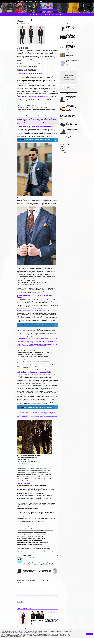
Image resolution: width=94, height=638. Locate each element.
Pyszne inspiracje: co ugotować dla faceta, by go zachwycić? (31, 536)
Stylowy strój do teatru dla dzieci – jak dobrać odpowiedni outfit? (32, 532)
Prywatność (25, 1)
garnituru (24, 493)
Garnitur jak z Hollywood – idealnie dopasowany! (27, 69)
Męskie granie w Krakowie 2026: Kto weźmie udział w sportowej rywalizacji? (37, 622)
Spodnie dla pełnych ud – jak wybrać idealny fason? (29, 528)
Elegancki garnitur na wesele (23, 551)
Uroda (57, 14)
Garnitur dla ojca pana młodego (37, 551)
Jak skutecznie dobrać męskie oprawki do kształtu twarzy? (30, 540)
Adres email (40, 590)
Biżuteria (53, 14)
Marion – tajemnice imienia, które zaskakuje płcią (70, 54)
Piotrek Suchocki (21, 23)
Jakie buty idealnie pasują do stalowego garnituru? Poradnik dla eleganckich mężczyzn (71, 108)
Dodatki (18, 366)
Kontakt (40, 1)
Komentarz (19, 582)
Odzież (30, 14)
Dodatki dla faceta (44, 14)
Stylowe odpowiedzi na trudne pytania (25, 65)
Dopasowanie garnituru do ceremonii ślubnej (39, 548)
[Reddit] (25, 48)
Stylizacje (61, 14)
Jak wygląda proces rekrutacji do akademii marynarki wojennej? (32, 538)
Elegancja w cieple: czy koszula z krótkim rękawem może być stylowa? (71, 62)
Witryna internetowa (20, 594)
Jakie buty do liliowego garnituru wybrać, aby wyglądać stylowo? (67, 116)
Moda (50, 14)
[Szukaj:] (67, 20)
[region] (47, 633)
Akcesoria (38, 14)
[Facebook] (17, 48)
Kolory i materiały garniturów (51, 551)
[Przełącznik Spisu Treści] (38, 63)
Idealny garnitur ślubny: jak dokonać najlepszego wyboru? (23, 628)
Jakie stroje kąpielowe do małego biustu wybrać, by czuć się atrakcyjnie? (34, 534)
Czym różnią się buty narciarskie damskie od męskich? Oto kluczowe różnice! (71, 98)
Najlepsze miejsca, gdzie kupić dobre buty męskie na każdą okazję (71, 123)
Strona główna (20, 1)
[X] (21, 48)
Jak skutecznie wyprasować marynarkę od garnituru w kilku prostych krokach (51, 620)
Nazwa (18, 590)
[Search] (76, 14)
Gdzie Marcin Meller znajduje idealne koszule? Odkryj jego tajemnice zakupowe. (35, 530)
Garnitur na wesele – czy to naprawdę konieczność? (29, 526)
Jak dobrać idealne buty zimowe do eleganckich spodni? (71, 131)
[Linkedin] (23, 48)
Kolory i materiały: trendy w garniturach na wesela (27, 66)
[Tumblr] (27, 48)
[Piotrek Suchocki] (19, 560)
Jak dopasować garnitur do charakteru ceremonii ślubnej (29, 67)
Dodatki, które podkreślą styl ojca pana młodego (27, 70)
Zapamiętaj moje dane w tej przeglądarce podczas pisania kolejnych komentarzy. (33, 598)
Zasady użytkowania (33, 1)
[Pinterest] (19, 48)
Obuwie (33, 14)
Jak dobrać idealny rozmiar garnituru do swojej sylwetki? (30, 544)
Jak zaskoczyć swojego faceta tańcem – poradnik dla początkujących (33, 542)
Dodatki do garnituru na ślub (23, 548)
